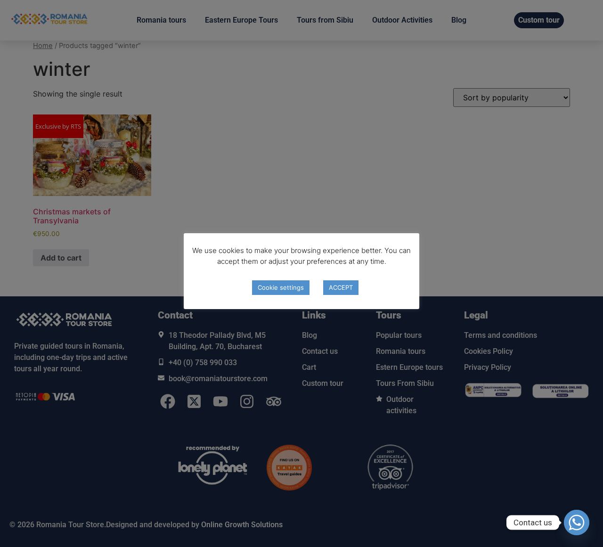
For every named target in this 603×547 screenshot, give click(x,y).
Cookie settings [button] (281, 287)
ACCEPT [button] (341, 287)
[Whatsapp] (576, 522)
